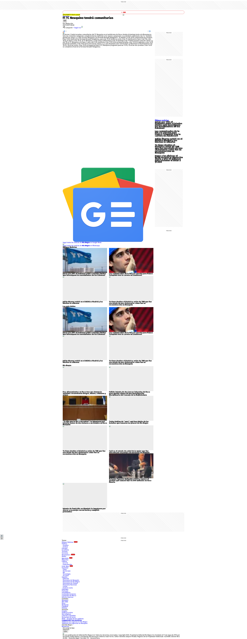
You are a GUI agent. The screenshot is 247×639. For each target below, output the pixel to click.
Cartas (65, 586)
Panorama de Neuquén (71, 580)
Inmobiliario (66, 592)
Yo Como (66, 575)
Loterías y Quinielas (69, 616)
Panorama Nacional (70, 585)
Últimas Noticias (69, 542)
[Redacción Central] (65, 19)
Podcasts (65, 591)
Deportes (66, 16)
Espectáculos (67, 564)
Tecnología (66, 574)
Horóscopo (66, 571)
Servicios (65, 553)
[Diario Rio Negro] (63, 633)
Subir (65, 631)
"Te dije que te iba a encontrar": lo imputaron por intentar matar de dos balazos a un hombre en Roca (85, 422)
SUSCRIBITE (71, 15)
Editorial (66, 579)
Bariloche (65, 605)
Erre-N (65, 563)
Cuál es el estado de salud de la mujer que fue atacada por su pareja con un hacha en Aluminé (129, 452)
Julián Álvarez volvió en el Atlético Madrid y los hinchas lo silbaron (168, 140)
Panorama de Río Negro (71, 582)
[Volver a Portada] (123, 12)
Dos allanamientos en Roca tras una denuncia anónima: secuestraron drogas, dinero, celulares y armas (84, 393)
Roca (63, 603)
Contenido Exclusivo (69, 594)
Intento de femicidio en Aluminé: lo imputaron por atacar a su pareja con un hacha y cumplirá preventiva (84, 510)
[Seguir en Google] (63, 33)
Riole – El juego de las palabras (73, 619)
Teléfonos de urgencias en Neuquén (75, 623)
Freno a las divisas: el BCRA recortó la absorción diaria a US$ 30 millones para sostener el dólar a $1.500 (169, 158)
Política (64, 544)
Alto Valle (65, 602)
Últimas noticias (162, 120)
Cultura (64, 561)
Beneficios (65, 626)
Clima (65, 569)
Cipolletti (65, 606)
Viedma (64, 608)
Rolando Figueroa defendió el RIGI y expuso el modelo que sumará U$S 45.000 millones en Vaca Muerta (130, 480)
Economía (65, 550)
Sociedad (65, 568)
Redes (64, 556)
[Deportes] (123, 15)
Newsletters (68, 555)
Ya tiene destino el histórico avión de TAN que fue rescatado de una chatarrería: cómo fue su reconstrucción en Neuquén (168, 149)
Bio (64, 572)
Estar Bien (67, 566)
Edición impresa (67, 597)
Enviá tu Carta (68, 588)
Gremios (66, 545)
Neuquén (65, 600)
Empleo (64, 611)
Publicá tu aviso (67, 612)
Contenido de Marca (69, 596)
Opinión (64, 577)
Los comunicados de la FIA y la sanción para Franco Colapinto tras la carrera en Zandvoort (168, 133)
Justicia (65, 547)
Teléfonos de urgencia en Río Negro (74, 622)
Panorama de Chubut (70, 583)
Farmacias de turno (69, 617)
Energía (64, 548)
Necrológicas (66, 614)
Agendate (67, 558)
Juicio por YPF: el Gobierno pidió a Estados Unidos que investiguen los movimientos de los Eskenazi (168, 125)
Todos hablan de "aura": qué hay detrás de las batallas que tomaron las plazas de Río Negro (129, 422)
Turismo (64, 551)
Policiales (65, 589)
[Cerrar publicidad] (1, 536)
